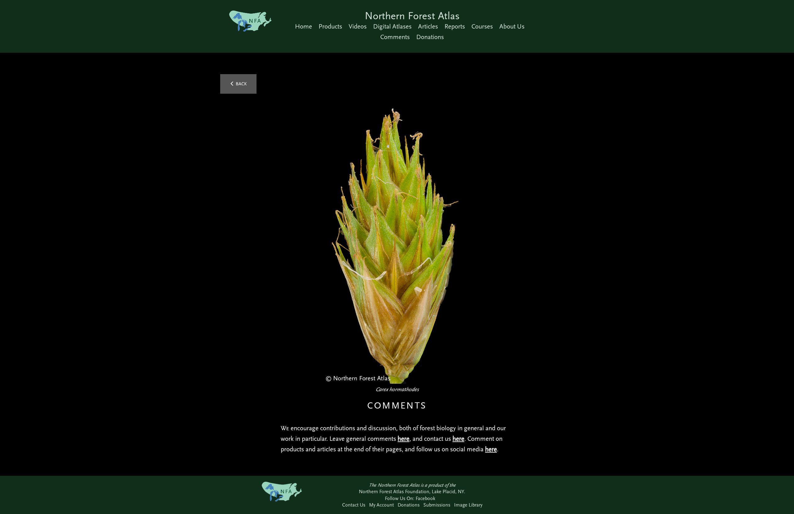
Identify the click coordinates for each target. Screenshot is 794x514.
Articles (428, 26)
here (403, 439)
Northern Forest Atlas (412, 15)
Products (330, 26)
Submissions (436, 505)
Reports (454, 26)
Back (240, 84)
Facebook (425, 498)
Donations (430, 37)
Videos (358, 26)
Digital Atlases (392, 26)
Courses (482, 26)
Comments (395, 37)
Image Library (468, 505)
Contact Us (353, 505)
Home (303, 26)
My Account (381, 505)
